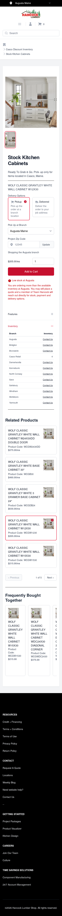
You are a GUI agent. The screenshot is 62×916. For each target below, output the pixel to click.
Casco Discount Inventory (19, 49)
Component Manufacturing (17, 877)
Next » (50, 577)
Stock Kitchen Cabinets (18, 54)
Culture (6, 860)
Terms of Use (10, 736)
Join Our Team (10, 853)
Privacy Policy (10, 743)
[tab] (10, 140)
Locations (8, 775)
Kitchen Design (10, 835)
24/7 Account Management (17, 884)
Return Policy (10, 750)
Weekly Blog (9, 782)
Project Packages (12, 821)
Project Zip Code (16, 238)
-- (3, 804)
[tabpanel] (31, 102)
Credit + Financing (12, 721)
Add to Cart (31, 271)
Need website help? (13, 789)
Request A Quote (12, 768)
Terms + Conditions (13, 729)
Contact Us (48, 339)
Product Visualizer (12, 828)
